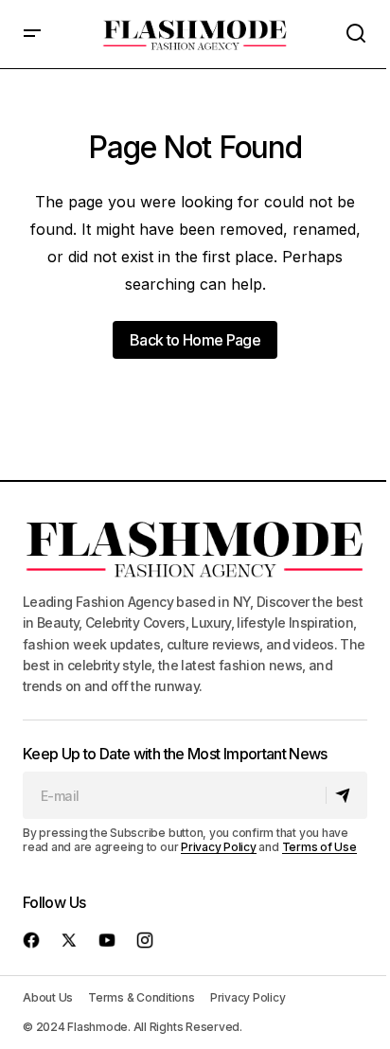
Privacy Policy (219, 847)
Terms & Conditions (141, 997)
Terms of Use (319, 847)
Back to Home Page (195, 339)
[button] (32, 34)
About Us (48, 997)
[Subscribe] (346, 795)
